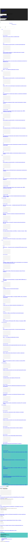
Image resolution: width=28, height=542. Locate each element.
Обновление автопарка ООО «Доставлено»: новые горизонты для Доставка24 (14, 238)
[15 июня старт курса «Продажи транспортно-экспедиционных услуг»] (6, 303)
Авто (2, 29)
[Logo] (2, 28)
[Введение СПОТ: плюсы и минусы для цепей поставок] (6, 34)
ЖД (3, 134)
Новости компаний (5, 35)
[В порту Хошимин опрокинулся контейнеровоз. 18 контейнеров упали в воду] (5, 504)
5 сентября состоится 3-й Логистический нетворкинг (11, 288)
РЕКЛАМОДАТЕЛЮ (4, 10)
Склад (3, 269)
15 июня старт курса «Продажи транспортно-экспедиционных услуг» (13, 305)
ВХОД (2, 540)
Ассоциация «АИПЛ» (5, 109)
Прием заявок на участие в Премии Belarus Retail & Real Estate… (12, 435)
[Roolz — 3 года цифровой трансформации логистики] (6, 67)
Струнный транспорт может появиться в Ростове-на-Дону (11, 377)
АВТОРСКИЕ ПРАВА (4, 538)
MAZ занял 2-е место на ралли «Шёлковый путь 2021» (8, 530)
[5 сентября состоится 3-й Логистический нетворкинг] (6, 286)
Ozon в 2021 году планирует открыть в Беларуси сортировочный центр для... (11, 525)
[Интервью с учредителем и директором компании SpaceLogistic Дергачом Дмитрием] (6, 211)
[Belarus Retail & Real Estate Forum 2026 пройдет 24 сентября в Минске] (6, 441)
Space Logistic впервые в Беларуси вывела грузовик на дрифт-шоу (13, 427)
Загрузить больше (2, 532)
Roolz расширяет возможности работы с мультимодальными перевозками (14, 44)
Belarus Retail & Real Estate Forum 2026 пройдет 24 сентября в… (12, 443)
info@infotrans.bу (8, 536)
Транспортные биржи (5, 68)
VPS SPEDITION (2, 498)
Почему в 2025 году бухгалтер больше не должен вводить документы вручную (14, 85)
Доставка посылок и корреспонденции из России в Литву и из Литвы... (10, 520)
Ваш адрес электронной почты (10, 18)
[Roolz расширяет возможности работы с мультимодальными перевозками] (6, 42)
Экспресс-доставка (5, 229)
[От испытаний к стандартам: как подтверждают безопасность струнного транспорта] (6, 392)
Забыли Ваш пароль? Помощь (3, 16)
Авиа (3, 168)
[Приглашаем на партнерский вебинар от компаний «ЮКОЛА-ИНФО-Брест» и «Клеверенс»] (6, 277)
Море (3, 76)
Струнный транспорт (5, 368)
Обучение (3, 281)
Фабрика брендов (7, 541)
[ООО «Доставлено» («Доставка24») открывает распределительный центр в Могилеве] (6, 220)
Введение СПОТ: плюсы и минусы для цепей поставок (11, 36)
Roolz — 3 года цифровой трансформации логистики (11, 69)
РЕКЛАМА (3, 539)
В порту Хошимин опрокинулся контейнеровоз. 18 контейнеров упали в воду (11, 506)
